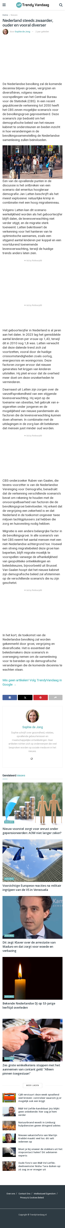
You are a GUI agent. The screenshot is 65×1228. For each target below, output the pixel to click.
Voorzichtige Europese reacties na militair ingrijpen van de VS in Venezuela (31, 888)
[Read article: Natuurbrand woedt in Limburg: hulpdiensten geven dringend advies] (9, 1125)
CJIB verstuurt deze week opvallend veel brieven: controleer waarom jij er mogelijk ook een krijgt (40, 1098)
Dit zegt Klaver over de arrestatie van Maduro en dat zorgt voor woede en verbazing (29, 946)
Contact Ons (24, 1193)
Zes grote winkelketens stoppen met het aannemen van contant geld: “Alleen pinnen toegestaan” (31, 1069)
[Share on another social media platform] (55, 697)
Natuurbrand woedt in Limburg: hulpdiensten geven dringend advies (39, 1124)
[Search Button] (60, 5)
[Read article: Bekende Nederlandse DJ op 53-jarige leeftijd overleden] (32, 978)
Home (5, 15)
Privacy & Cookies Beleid (32, 1197)
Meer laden (32, 1085)
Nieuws (14, 15)
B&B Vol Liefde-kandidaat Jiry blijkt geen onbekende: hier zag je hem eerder (39, 1111)
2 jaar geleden (42, 31)
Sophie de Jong (22, 31)
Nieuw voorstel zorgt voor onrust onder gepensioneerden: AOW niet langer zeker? (32, 831)
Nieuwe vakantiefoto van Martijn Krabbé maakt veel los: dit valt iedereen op (37, 1138)
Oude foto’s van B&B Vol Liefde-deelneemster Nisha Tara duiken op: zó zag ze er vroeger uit (39, 1166)
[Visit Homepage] (32, 5)
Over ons (10, 1193)
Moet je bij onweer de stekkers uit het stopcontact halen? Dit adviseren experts (40, 1152)
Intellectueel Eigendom (45, 1193)
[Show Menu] (4, 5)
